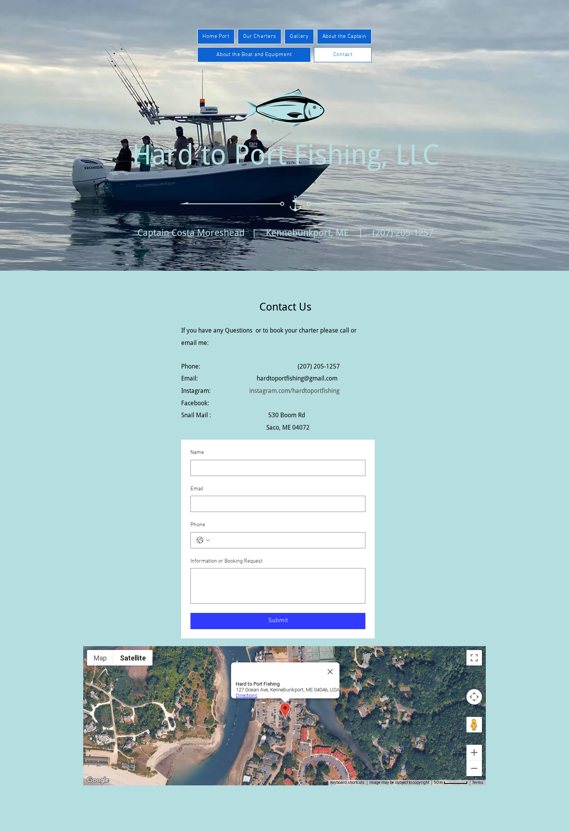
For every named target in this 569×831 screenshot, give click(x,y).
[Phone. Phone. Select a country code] (203, 540)
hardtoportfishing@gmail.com (297, 378)
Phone (197, 525)
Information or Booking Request (226, 561)
